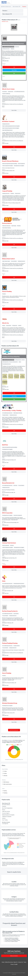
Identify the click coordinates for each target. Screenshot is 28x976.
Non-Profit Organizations (7, 808)
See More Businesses (14, 730)
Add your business (14, 955)
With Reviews (6, 782)
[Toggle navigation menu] (26, 2)
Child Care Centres (6, 811)
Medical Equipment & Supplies (8, 814)
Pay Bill (15, 964)
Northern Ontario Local (6, 6)
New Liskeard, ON (16, 6)
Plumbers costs (5, 21)
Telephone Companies (6, 816)
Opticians (4, 806)
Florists (3, 809)
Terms (25, 962)
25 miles (5, 771)
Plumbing (5, 792)
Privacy (12, 964)
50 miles (5, 773)
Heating (5, 790)
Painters (4, 818)
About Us (15, 962)
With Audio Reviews (7, 784)
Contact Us (20, 962)
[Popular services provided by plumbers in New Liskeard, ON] (14, 844)
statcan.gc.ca (10, 740)
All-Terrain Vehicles (6, 804)
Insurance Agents (6, 813)
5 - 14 (4, 564)
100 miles (5, 775)
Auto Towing (4, 819)
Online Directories (9, 962)
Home (3, 962)
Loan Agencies (5, 823)
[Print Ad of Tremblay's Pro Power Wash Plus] (4, 376)
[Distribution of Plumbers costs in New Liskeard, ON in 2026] (14, 751)
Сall (14, 67)
